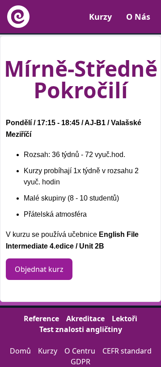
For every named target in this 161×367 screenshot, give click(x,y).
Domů (20, 351)
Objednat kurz (39, 269)
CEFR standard (127, 351)
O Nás (138, 16)
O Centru (79, 351)
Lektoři (124, 318)
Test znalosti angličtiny (80, 329)
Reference (41, 318)
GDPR (80, 362)
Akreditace (85, 318)
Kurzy (100, 16)
